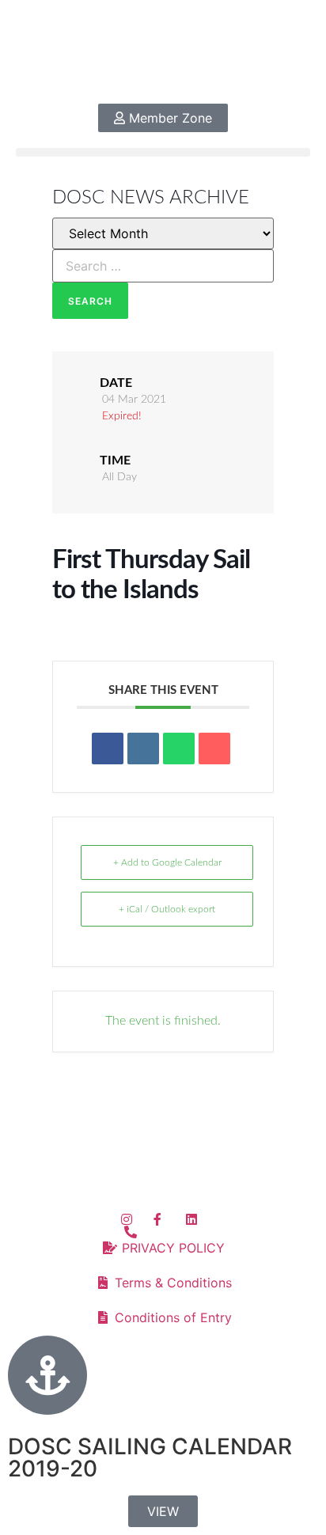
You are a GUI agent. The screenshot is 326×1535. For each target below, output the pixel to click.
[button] (163, 152)
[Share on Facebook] (107, 748)
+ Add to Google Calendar (167, 862)
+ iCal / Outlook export (167, 909)
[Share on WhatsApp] (179, 748)
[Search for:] (163, 265)
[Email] (214, 748)
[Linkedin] (143, 748)
